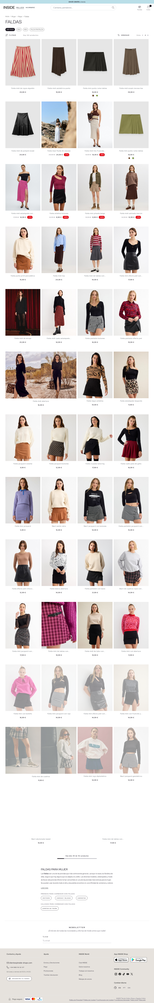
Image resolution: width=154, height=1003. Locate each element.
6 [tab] (50, 103)
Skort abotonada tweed (41, 839)
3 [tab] (46, 103)
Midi (25, 29)
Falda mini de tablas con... (59, 651)
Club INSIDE (83, 963)
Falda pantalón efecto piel (131, 338)
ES (120, 988)
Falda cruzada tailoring (95, 464)
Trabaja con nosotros (86, 971)
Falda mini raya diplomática (95, 776)
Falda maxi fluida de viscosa (59, 151)
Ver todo (10, 29)
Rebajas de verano (85, 979)
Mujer (20, 8)
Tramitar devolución (51, 975)
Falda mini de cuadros (41, 776)
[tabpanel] (23, 62)
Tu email (45, 936)
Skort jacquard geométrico (131, 776)
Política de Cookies (90, 1000)
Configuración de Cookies (105, 1000)
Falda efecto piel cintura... (23, 589)
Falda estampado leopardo (131, 401)
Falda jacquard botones (59, 464)
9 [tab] (125, 416)
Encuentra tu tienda (20, 978)
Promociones (48, 971)
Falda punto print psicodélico (23, 276)
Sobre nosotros (84, 967)
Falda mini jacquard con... (22, 651)
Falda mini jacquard (23, 526)
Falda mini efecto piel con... (131, 276)
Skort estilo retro (59, 526)
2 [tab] (45, 103)
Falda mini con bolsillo (23, 714)
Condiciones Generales (122, 1000)
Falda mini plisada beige (95, 213)
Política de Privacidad (76, 1000)
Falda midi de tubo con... (95, 651)
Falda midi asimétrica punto (59, 88)
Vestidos (46, 898)
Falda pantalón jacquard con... (131, 526)
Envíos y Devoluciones (51, 963)
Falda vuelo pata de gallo (131, 464)
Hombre (30, 8)
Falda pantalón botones (95, 338)
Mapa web (142, 1000)
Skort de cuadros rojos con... (131, 589)
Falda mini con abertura (131, 651)
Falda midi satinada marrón (131, 213)
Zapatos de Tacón (49, 908)
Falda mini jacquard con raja (59, 714)
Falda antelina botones (59, 213)
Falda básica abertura (59, 589)
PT (124, 988)
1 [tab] (44, 103)
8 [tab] (88, 416)
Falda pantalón (37, 29)
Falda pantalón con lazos (95, 589)
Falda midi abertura (41, 401)
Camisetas (82, 898)
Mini (18, 29)
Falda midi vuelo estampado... (59, 338)
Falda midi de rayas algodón (22, 88)
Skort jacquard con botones (95, 526)
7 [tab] (51, 103)
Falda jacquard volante (22, 464)
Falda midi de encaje (23, 338)
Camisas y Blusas (64, 898)
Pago (45, 967)
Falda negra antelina (95, 401)
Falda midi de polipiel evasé (23, 151)
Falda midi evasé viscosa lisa (131, 88)
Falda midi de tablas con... (95, 276)
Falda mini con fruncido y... (131, 714)
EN (129, 988)
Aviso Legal (134, 1000)
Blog (80, 975)
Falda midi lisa (59, 276)
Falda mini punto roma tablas (95, 88)
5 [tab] (48, 103)
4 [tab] (47, 103)
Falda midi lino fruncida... (95, 151)
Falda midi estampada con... (22, 213)
